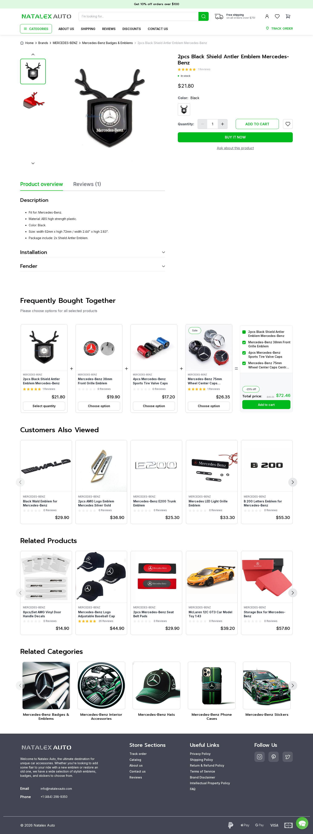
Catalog (135, 759)
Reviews (109, 29)
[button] (44, 368)
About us (66, 29)
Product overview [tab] (41, 184)
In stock (185, 75)
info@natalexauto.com (56, 788)
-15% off (251, 389)
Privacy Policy (200, 754)
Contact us (158, 29)
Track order (137, 754)
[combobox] (143, 16)
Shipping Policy (201, 759)
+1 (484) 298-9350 (54, 796)
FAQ (192, 789)
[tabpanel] (92, 231)
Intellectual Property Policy (210, 783)
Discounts (131, 29)
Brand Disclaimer (202, 777)
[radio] (179, 69)
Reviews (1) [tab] (87, 184)
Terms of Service (202, 771)
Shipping (88, 29)
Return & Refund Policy (207, 765)
